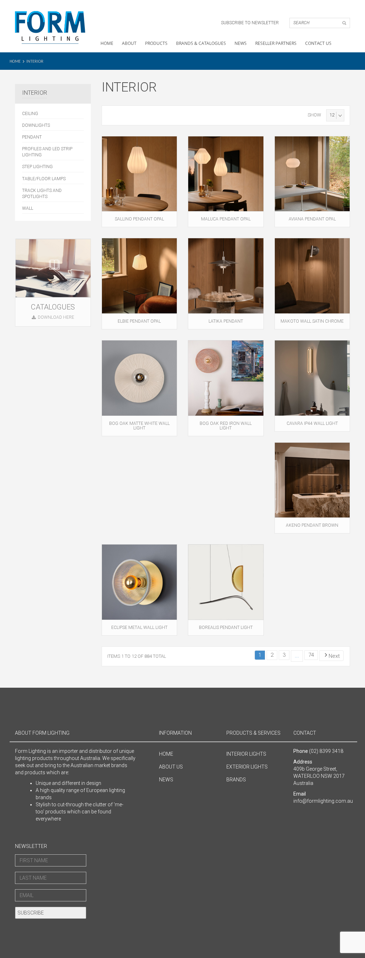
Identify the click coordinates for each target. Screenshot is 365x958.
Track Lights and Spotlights (42, 193)
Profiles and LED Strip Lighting (47, 151)
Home (107, 43)
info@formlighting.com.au (323, 801)
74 (311, 655)
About (129, 43)
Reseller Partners (276, 43)
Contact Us (318, 43)
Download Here (56, 317)
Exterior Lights (247, 767)
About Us (171, 767)
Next (334, 656)
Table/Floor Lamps (44, 178)
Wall (27, 208)
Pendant (32, 137)
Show (314, 115)
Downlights (36, 125)
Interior (34, 61)
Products (156, 43)
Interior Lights (246, 754)
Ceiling (30, 113)
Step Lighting (37, 166)
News (241, 43)
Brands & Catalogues (201, 43)
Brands (236, 779)
